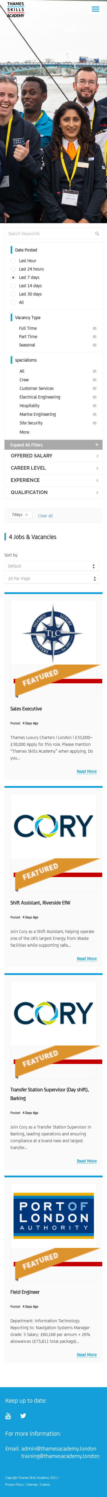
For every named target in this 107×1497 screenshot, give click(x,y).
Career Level (28, 468)
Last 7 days (29, 277)
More (24, 432)
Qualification (29, 492)
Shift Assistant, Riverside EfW (40, 903)
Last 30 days (30, 293)
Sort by (11, 554)
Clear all (45, 515)
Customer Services (58, 388)
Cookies (45, 1484)
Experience (25, 480)
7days (17, 514)
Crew (58, 379)
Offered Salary (31, 456)
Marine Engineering (58, 414)
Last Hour (27, 260)
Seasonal (57, 344)
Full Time (57, 328)
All (21, 302)
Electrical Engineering (58, 396)
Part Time (57, 336)
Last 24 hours (31, 268)
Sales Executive (26, 709)
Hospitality (58, 405)
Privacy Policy (14, 1484)
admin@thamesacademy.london (58, 1448)
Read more (87, 771)
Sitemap (32, 1484)
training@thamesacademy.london (60, 1456)
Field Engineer (25, 1292)
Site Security (58, 422)
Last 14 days (30, 285)
